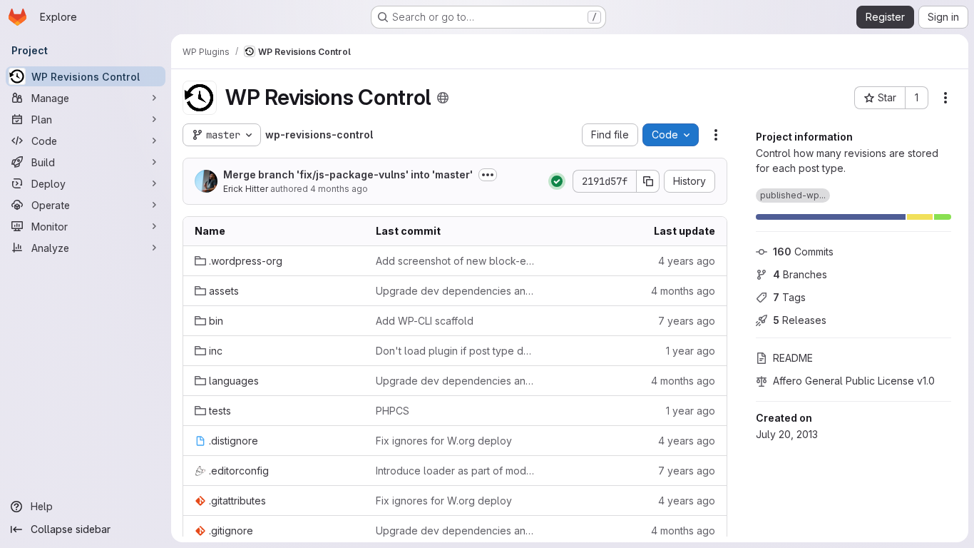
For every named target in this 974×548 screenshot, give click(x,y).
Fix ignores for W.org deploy (444, 441)
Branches (800, 274)
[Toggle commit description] (487, 174)
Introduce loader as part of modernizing (455, 471)
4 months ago (339, 188)
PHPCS (392, 411)
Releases (799, 320)
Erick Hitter (245, 188)
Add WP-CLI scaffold (424, 321)
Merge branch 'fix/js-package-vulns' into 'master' (348, 174)
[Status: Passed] (556, 181)
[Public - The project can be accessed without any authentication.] (442, 97)
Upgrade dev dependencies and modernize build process (455, 291)
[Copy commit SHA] (648, 181)
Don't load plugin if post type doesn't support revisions (455, 351)
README (793, 358)
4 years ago (686, 261)
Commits (803, 251)
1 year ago (690, 351)
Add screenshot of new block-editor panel (455, 261)
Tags (789, 297)
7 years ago (686, 321)
